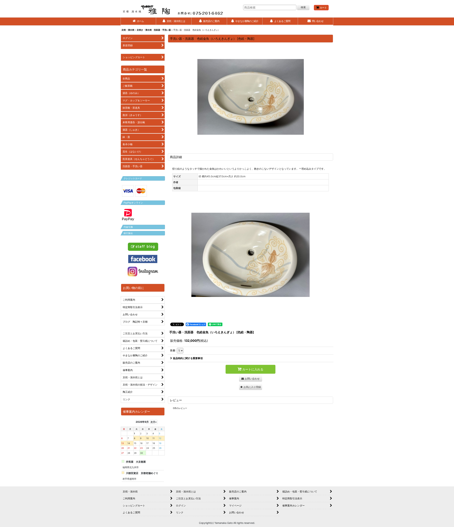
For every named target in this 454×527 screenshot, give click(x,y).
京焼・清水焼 (127, 30)
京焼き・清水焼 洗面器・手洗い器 (154, 30)
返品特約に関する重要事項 (188, 358)
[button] (250, 387)
